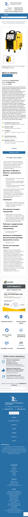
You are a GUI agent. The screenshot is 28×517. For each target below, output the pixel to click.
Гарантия (14, 424)
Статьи (14, 475)
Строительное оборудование (14, 512)
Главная (14, 417)
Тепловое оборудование (14, 500)
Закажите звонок (14, 413)
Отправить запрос (7, 75)
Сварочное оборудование (14, 491)
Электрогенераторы (14, 496)
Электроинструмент (14, 498)
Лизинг (14, 440)
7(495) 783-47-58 (18, 8)
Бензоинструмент (14, 499)
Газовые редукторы (14, 495)
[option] (14, 41)
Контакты (14, 436)
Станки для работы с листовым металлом (14, 510)
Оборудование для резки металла (14, 492)
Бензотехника (14, 507)
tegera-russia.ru (14, 481)
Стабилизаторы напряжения (14, 509)
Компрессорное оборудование (14, 494)
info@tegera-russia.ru (18, 11)
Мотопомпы (14, 502)
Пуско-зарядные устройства (14, 503)
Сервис (14, 428)
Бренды (14, 432)
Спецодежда (14, 506)
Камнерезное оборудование (14, 505)
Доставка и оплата (14, 420)
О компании (14, 468)
